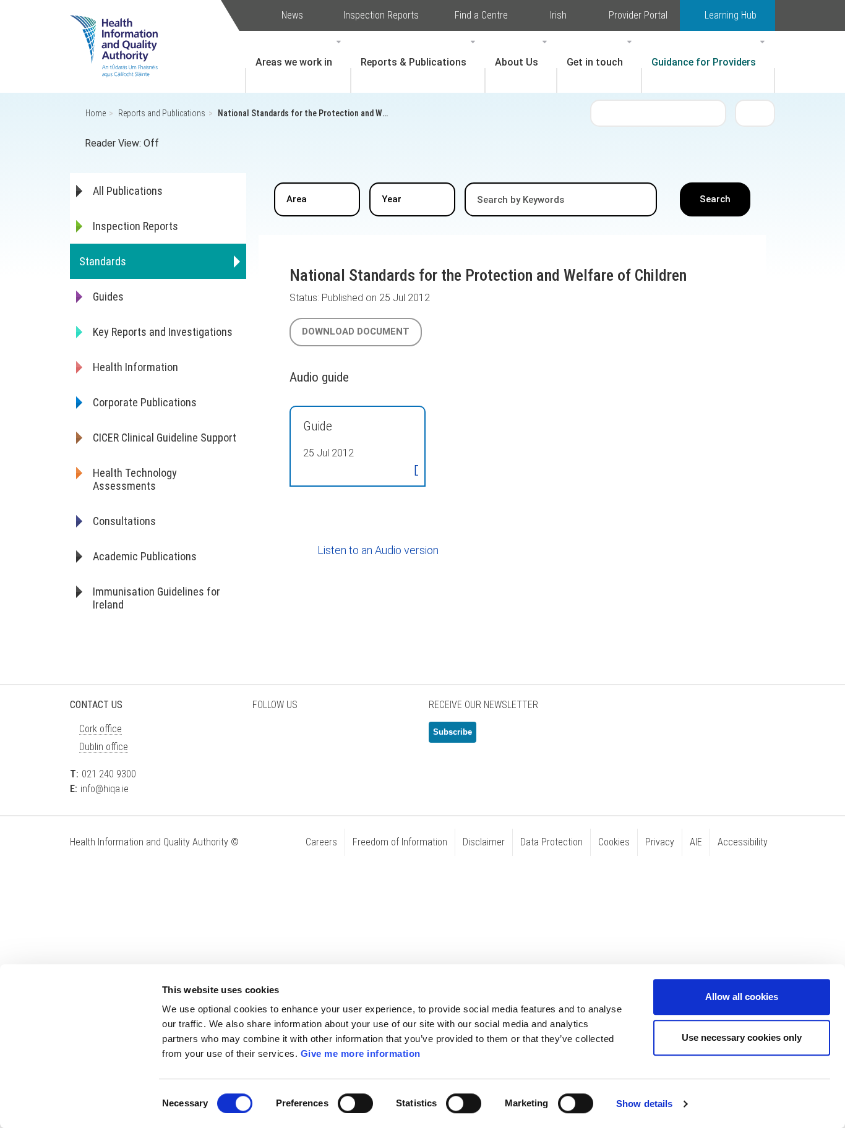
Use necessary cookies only (742, 1037)
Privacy (659, 842)
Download (416, 471)
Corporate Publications (145, 402)
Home (95, 113)
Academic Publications (145, 556)
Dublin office (103, 747)
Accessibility (743, 842)
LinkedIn (329, 737)
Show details (644, 1103)
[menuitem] (298, 62)
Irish (558, 15)
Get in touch (595, 62)
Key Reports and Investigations (163, 331)
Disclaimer (484, 842)
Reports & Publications (413, 62)
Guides (108, 296)
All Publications (128, 190)
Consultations (124, 521)
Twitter (267, 737)
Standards (102, 261)
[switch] (355, 1103)
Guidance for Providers (703, 62)
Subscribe (452, 732)
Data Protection (551, 842)
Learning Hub (731, 15)
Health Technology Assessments (135, 479)
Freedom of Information (400, 842)
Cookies (614, 842)
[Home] (120, 28)
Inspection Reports (381, 15)
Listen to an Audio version (378, 550)
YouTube (360, 737)
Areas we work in (293, 62)
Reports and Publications (161, 113)
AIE (696, 842)
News (292, 15)
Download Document (356, 331)
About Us (516, 62)
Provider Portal (638, 15)
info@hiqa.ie (104, 789)
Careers (321, 842)
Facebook (298, 737)
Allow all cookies (741, 996)
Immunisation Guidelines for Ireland (156, 598)
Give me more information (361, 1053)
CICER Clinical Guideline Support (164, 437)
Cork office (100, 729)
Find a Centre (481, 15)
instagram (391, 737)
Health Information (135, 367)
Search (755, 112)
